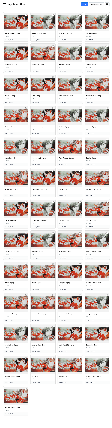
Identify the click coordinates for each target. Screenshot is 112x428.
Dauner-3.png (91, 127)
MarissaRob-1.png (38, 127)
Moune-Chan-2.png (39, 314)
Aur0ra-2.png (36, 283)
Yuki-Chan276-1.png (66, 345)
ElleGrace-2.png (65, 251)
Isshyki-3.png (64, 220)
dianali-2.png (9, 283)
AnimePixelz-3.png (66, 96)
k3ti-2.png (35, 376)
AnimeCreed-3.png (11, 158)
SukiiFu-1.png (64, 189)
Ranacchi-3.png (64, 64)
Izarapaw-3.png (91, 314)
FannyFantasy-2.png (66, 158)
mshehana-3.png (92, 33)
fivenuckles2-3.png (39, 158)
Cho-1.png (36, 96)
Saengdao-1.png (92, 345)
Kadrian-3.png (64, 127)
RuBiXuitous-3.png (39, 33)
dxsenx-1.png (10, 96)
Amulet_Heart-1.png (12, 376)
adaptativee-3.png (11, 345)
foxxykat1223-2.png (93, 96)
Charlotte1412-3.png (39, 220)
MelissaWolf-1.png (11, 64)
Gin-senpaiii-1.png (65, 314)
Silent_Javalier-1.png (12, 33)
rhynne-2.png (91, 220)
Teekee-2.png (64, 376)
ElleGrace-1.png (10, 220)
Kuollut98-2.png (38, 64)
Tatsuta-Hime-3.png (93, 251)
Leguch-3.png (91, 64)
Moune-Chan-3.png (39, 345)
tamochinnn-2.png (11, 189)
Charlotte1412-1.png (12, 251)
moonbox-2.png (11, 314)
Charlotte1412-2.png (93, 189)
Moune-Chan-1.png (93, 283)
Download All (96, 4)
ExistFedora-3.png (65, 33)
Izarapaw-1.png (64, 283)
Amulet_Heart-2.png (12, 407)
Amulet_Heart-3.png (93, 376)
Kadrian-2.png (10, 127)
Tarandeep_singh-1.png (40, 189)
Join (84, 4)
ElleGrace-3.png (37, 251)
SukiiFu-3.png (91, 158)
